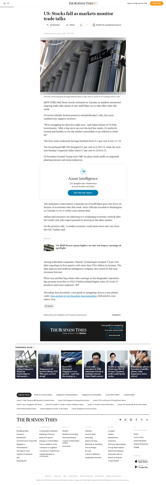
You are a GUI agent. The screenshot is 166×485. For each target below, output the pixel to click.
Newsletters (113, 437)
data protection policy (113, 476)
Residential (21, 437)
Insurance (66, 446)
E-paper (111, 431)
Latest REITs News (112, 395)
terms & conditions (86, 476)
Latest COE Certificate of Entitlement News (109, 400)
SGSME (136, 447)
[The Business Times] (81, 3)
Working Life (22, 461)
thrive (136, 434)
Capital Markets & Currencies (46, 455)
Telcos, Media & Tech (48, 444)
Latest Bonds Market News (26, 409)
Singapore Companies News (66, 395)
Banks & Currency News (43, 395)
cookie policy (99, 476)
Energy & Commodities (48, 441)
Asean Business (140, 441)
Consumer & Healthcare (49, 451)
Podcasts (112, 441)
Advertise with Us (115, 454)
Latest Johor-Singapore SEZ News (29, 404)
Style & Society (91, 441)
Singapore (21, 444)
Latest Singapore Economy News (84, 409)
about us (48, 476)
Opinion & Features (24, 454)
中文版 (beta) (113, 461)
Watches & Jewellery (93, 444)
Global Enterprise (141, 444)
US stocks (49, 306)
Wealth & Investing (70, 434)
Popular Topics (24, 395)
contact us (57, 476)
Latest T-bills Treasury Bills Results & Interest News (35, 400)
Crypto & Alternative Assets (70, 442)
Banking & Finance (46, 434)
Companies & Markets (48, 431)
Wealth (65, 431)
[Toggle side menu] (4, 3)
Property (20, 434)
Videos (111, 434)
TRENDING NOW (23, 347)
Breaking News (23, 431)
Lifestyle (88, 431)
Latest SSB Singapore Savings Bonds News (73, 400)
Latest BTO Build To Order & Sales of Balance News (64, 404)
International (22, 447)
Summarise (55, 25)
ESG (18, 457)
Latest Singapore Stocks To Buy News (54, 409)
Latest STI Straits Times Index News (100, 404)
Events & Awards (115, 457)
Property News (129, 395)
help (64, 476)
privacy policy (73, 476)
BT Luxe (88, 451)
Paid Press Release (115, 451)
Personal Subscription (117, 444)
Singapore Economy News (91, 395)
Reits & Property (46, 437)
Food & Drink (90, 434)
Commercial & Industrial (27, 441)
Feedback (116, 315)
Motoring (89, 437)
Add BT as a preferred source (108, 25)
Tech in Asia (139, 437)
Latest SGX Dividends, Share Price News (132, 404)
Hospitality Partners (93, 457)
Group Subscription (116, 447)
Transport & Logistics (48, 447)
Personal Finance (69, 437)
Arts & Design (90, 447)
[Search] (8, 3)
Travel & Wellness (92, 454)
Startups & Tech (23, 451)
